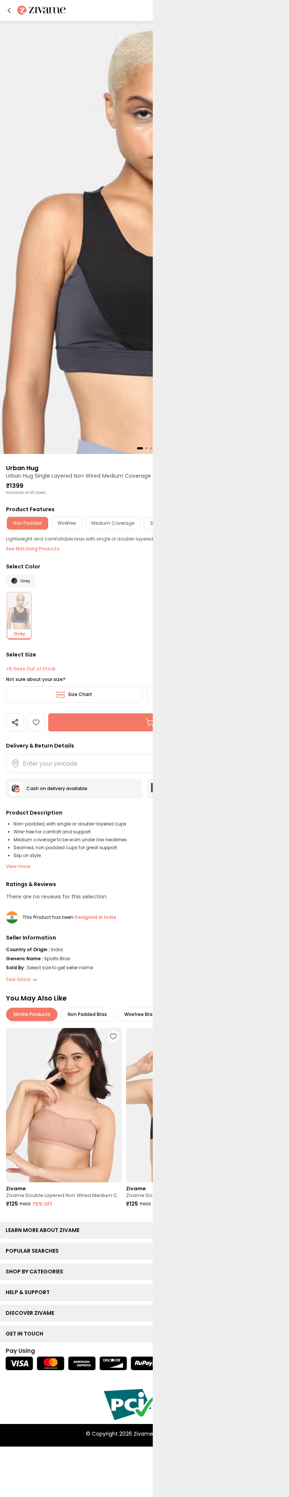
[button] (9, 10)
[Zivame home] (41, 11)
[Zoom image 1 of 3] (144, 237)
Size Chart (80, 694)
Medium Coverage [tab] (112, 523)
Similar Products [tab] (31, 1014)
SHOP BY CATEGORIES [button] (36, 1271)
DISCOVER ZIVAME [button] (32, 1313)
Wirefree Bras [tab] (139, 1014)
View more (18, 866)
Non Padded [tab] (27, 523)
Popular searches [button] (34, 1251)
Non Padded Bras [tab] (87, 1014)
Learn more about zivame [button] (44, 1230)
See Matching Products (32, 548)
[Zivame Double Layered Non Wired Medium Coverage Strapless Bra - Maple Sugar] (64, 1105)
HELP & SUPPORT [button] (29, 1292)
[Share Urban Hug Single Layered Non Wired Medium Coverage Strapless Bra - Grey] (15, 722)
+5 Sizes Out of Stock (30, 669)
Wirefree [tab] (67, 523)
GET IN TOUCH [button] (26, 1333)
